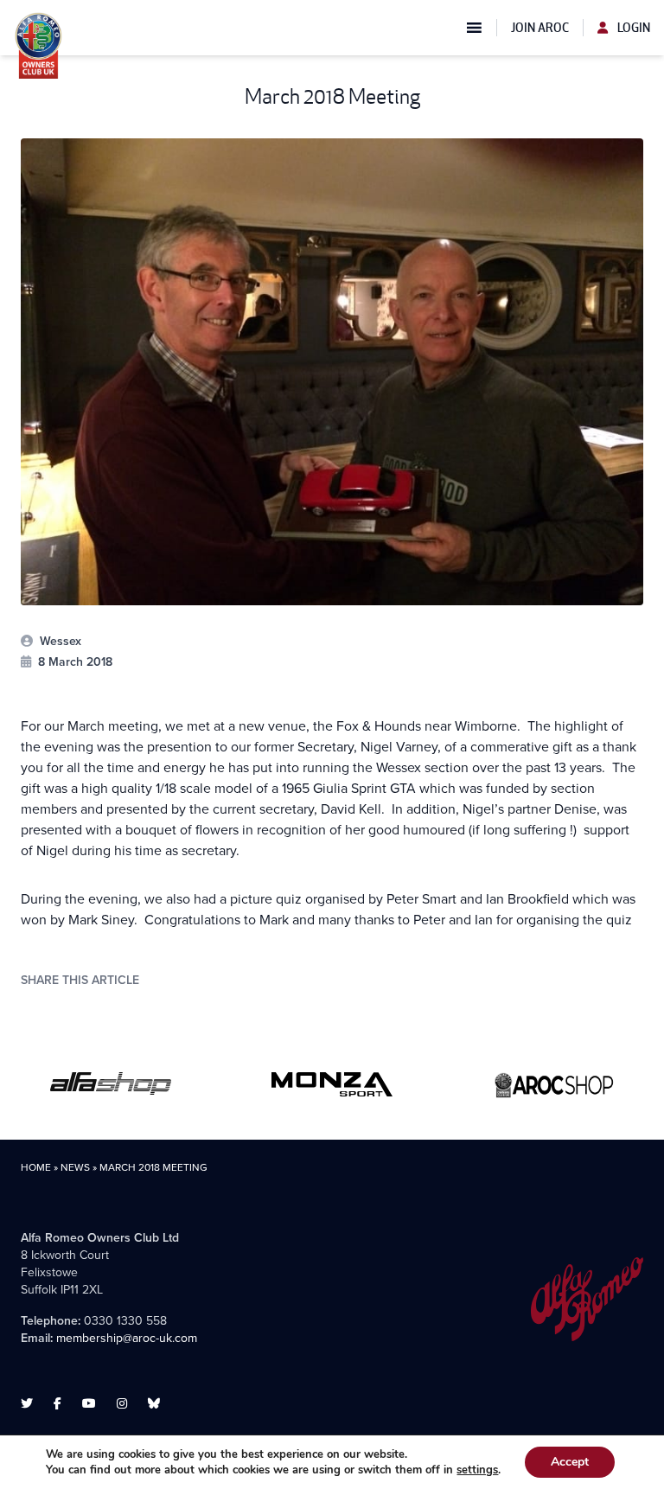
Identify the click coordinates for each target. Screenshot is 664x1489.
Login (632, 27)
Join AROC (540, 27)
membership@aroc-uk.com (126, 1338)
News (75, 1167)
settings (477, 1470)
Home (36, 1167)
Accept (570, 1462)
